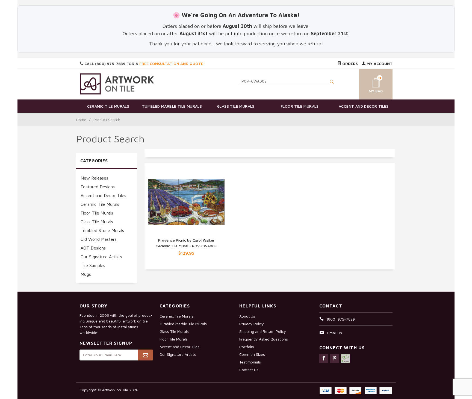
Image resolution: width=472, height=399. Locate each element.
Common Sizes (252, 354)
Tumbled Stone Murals (102, 230)
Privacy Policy (251, 323)
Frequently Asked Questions (263, 339)
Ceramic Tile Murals (108, 106)
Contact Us (248, 369)
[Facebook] (323, 358)
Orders (349, 63)
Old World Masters (99, 239)
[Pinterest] (334, 358)
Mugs (86, 274)
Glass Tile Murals (236, 106)
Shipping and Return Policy (262, 331)
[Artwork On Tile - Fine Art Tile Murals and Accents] (116, 83)
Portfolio (246, 346)
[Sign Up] (145, 355)
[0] (369, 83)
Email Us (334, 332)
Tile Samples (93, 265)
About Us (247, 316)
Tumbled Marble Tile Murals (172, 106)
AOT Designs (93, 247)
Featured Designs (98, 186)
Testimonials (250, 362)
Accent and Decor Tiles (364, 106)
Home (81, 119)
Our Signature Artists (101, 256)
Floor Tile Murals (300, 106)
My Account (379, 63)
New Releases (94, 177)
